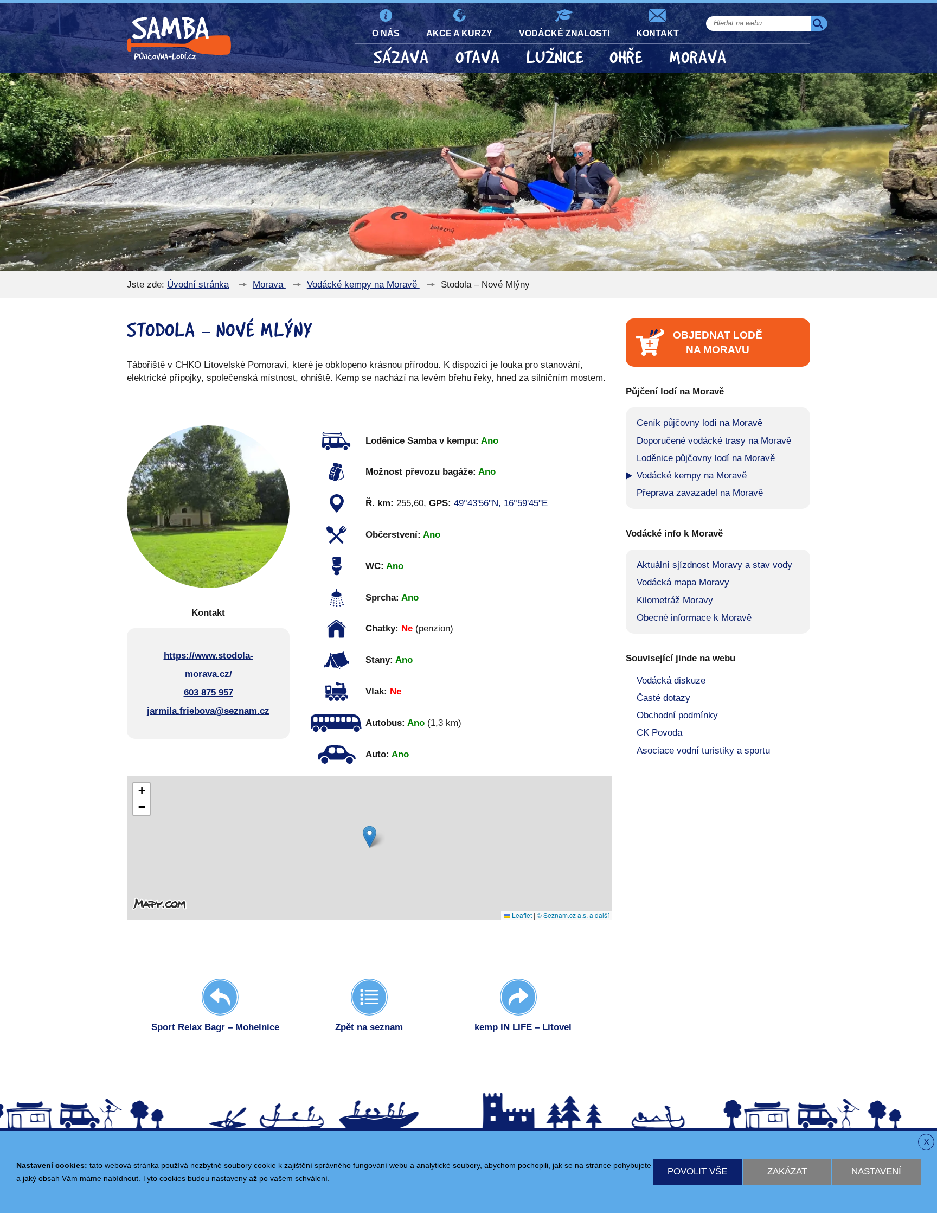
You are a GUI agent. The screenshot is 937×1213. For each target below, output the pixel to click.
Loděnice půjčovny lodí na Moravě (706, 458)
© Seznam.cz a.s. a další (573, 915)
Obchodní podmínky (677, 715)
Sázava (401, 57)
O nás (386, 33)
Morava (698, 57)
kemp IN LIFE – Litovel (523, 1027)
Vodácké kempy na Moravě (363, 284)
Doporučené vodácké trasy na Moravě (714, 441)
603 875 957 (208, 692)
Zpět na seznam (369, 1027)
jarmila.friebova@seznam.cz (208, 711)
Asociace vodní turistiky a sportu (703, 750)
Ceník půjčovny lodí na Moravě (699, 423)
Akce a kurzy (459, 33)
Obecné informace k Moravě (694, 617)
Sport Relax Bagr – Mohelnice (215, 1027)
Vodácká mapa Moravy (683, 582)
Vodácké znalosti (564, 33)
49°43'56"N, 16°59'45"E (501, 503)
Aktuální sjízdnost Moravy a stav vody (714, 565)
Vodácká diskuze (671, 680)
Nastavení (876, 1171)
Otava (477, 57)
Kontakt (657, 33)
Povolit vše (697, 1171)
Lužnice (554, 57)
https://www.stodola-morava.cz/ (208, 664)
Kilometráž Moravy (675, 600)
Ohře (626, 57)
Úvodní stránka (198, 284)
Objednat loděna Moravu (717, 342)
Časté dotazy (663, 698)
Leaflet (521, 915)
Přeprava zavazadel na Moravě (700, 493)
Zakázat (787, 1171)
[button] (369, 837)
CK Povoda (659, 732)
